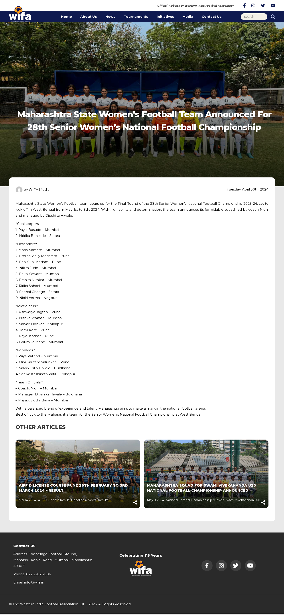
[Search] (273, 16)
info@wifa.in (34, 582)
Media (187, 16)
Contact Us (212, 16)
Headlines (78, 500)
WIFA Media (39, 189)
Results (103, 500)
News (110, 16)
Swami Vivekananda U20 (242, 500)
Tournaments (136, 16)
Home (66, 16)
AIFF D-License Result (54, 500)
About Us (88, 16)
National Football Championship (189, 500)
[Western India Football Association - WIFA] (20, 13)
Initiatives (165, 16)
